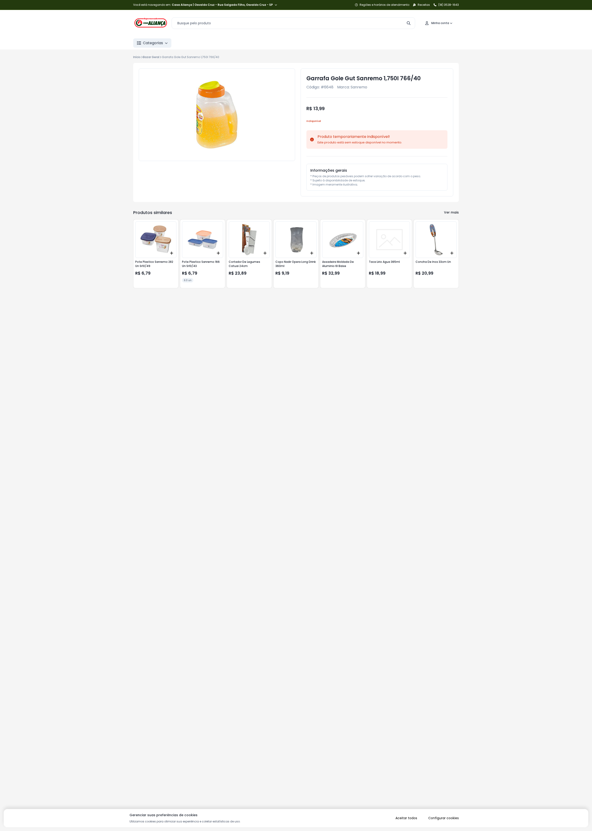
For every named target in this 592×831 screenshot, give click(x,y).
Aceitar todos (406, 818)
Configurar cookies (443, 818)
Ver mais (451, 212)
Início (137, 57)
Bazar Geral (151, 57)
